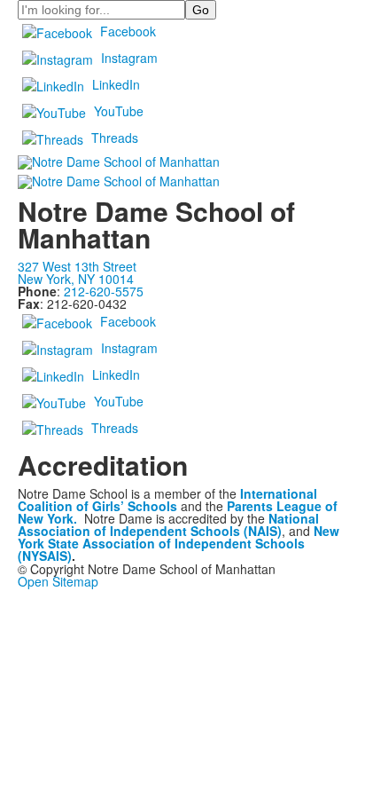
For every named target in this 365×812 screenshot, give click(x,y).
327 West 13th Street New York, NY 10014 (77, 272)
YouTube (119, 111)
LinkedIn (116, 84)
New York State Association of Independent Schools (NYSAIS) (178, 543)
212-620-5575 (104, 291)
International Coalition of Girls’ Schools (167, 500)
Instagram (129, 58)
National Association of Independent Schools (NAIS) (168, 524)
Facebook (128, 31)
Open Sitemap (58, 581)
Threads (114, 137)
